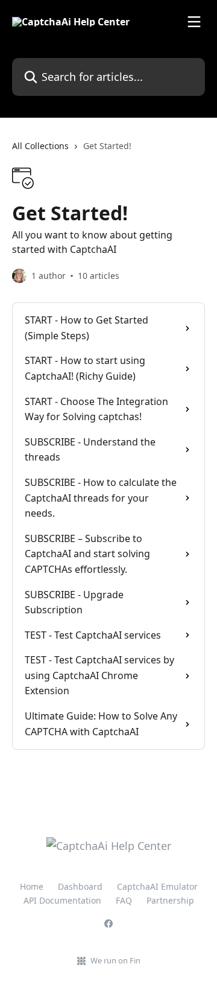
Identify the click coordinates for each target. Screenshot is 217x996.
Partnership (170, 900)
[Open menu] (194, 21)
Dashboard (80, 886)
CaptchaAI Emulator (157, 886)
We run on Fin (115, 960)
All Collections (40, 146)
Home (31, 886)
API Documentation (62, 900)
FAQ (124, 900)
